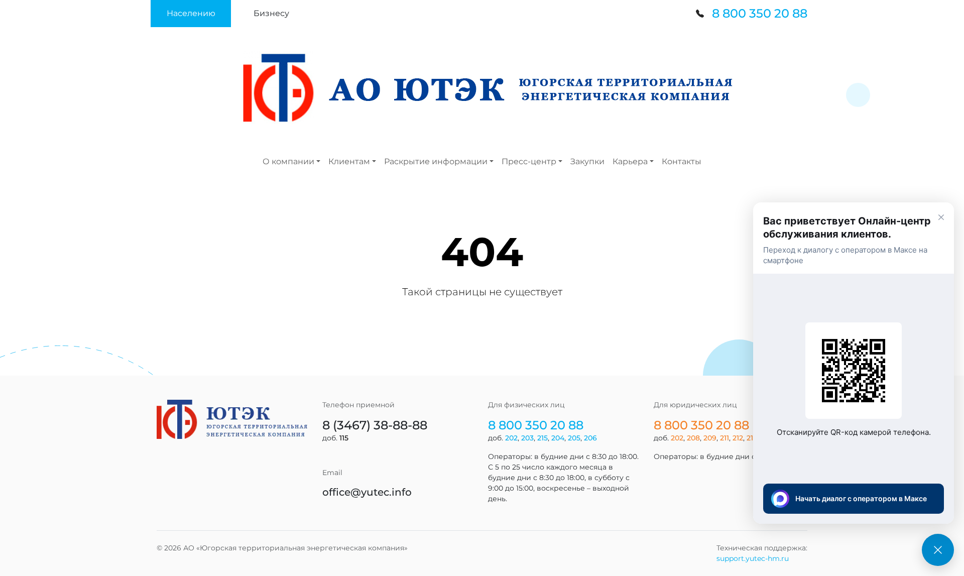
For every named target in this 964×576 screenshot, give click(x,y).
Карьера (630, 161)
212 (738, 437)
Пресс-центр (529, 161)
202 (511, 437)
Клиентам (349, 161)
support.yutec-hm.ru (752, 558)
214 (752, 437)
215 (542, 437)
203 (527, 437)
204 (557, 437)
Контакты (681, 161)
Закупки (587, 161)
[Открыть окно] (938, 550)
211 (724, 437)
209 (709, 437)
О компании (288, 161)
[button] (191, 13)
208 (693, 437)
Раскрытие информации (436, 161)
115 (343, 437)
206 (590, 437)
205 (574, 437)
